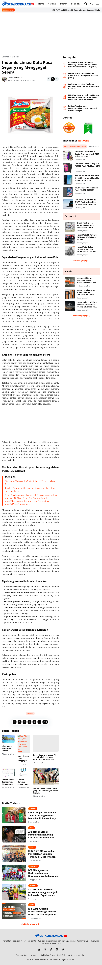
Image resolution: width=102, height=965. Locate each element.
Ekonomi (33, 808)
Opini (31, 828)
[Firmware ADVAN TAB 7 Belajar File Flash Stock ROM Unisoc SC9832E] (68, 155)
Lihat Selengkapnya (29, 924)
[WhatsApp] (39, 722)
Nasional (52, 3)
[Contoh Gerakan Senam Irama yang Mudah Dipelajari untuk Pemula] (24, 772)
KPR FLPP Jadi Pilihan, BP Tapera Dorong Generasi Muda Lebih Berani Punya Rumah (42, 815)
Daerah (63, 3)
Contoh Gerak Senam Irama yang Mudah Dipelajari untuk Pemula (45, 790)
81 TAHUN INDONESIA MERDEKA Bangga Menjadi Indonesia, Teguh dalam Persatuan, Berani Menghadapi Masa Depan (43, 892)
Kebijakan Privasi (48, 955)
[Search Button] (91, 3)
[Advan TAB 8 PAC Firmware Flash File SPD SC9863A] (68, 192)
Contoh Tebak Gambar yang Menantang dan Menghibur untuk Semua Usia (8, 782)
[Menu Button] (97, 3)
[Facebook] (20, 722)
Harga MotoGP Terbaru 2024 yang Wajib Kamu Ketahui (87, 237)
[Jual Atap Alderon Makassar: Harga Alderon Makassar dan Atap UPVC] (14, 911)
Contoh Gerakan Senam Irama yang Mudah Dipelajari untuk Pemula (24, 782)
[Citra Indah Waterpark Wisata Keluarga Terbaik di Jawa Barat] (8, 739)
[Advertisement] (51, 33)
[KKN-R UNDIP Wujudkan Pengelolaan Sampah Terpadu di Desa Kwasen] (14, 853)
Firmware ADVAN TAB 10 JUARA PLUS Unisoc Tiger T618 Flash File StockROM (86, 202)
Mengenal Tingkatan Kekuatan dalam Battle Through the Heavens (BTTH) (83, 75)
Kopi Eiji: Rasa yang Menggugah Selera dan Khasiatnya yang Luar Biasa (23, 758)
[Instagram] (39, 949)
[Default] (53, 79)
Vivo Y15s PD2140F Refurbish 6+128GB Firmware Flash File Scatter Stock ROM (87, 178)
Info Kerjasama (73, 955)
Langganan (34, 955)
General (30, 713)
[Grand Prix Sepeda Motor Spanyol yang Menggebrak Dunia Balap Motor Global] (70, 227)
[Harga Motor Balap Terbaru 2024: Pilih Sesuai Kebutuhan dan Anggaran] (70, 251)
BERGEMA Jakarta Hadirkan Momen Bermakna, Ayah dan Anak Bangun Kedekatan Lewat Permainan (43, 873)
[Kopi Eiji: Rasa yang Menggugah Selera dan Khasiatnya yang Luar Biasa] (24, 744)
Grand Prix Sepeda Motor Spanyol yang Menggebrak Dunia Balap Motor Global (85, 225)
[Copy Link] (15, 722)
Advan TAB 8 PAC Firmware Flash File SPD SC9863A (86, 189)
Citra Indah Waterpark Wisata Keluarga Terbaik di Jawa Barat (7, 748)
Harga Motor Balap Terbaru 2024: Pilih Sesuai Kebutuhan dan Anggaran (86, 249)
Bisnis (32, 905)
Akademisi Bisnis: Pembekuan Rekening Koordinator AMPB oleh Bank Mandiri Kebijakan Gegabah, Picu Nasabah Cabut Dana (41, 834)
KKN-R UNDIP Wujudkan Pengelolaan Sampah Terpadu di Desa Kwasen (42, 854)
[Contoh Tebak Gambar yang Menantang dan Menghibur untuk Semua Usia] (8, 772)
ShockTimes (39, 960)
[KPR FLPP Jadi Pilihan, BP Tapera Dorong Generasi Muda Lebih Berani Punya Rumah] (14, 815)
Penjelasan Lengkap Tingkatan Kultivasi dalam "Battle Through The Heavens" (83, 86)
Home (41, 3)
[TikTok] (51, 949)
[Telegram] (29, 722)
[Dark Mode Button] (85, 3)
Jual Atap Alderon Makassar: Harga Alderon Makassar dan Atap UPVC (42, 911)
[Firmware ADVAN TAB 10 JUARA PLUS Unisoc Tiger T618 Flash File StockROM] (68, 204)
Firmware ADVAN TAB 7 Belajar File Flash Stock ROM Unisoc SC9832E (87, 153)
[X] (24, 722)
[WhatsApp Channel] (62, 949)
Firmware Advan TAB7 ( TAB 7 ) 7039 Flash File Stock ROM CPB (87, 166)
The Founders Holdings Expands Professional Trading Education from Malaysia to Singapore (87, 304)
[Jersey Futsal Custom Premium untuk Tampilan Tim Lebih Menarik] (70, 294)
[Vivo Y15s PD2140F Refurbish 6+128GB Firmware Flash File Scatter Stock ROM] (68, 180)
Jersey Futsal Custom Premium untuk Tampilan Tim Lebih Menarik (86, 292)
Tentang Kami (22, 955)
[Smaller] (49, 79)
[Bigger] (57, 79)
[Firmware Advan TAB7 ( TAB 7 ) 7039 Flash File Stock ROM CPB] (68, 168)
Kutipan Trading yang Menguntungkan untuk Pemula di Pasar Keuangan (82, 108)
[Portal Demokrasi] (18, 3)
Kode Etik (61, 955)
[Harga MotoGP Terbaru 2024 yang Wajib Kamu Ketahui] (70, 239)
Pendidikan (76, 3)
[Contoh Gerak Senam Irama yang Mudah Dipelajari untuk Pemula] (46, 776)
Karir (84, 955)
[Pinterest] (34, 722)
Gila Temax (53, 960)
